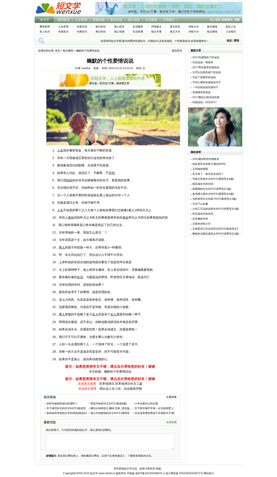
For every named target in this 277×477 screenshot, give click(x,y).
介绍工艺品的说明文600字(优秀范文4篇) (215, 208)
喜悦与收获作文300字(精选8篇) (108, 403)
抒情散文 (169, 19)
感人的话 (134, 19)
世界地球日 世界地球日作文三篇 (120, 383)
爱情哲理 (64, 19)
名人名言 (45, 31)
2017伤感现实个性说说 (205, 57)
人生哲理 (81, 19)
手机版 (131, 473)
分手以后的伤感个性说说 (206, 72)
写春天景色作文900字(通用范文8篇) (213, 178)
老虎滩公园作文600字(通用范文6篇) (213, 193)
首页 (57, 50)
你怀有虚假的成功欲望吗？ (62, 403)
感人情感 (119, 31)
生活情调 (138, 31)
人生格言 (231, 31)
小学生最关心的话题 (146, 403)
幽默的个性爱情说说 (117, 371)
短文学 (44, 19)
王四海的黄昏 (200, 168)
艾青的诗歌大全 (201, 223)
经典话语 (99, 19)
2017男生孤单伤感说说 (205, 67)
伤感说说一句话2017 (204, 102)
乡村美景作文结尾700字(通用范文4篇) (214, 198)
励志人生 (231, 26)
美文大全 (175, 31)
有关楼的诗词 (200, 218)
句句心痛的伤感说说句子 (206, 82)
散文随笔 (212, 26)
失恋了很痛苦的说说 (204, 77)
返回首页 (177, 50)
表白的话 (116, 19)
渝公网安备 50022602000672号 (184, 473)
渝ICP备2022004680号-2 (150, 473)
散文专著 (156, 31)
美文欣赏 (175, 26)
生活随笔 (151, 19)
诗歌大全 (193, 26)
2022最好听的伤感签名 (205, 159)
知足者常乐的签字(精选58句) (209, 163)
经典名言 (82, 31)
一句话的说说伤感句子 (205, 87)
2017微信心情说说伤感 (205, 97)
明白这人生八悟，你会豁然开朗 (121, 388)
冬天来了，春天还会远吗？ (208, 173)
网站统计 (209, 473)
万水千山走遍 (200, 203)
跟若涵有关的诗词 (202, 183)
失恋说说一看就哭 (202, 62)
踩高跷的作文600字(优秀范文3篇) (211, 188)
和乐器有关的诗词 (202, 213)
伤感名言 (63, 31)
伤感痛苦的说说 (201, 92)
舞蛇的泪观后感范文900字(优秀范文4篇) (215, 233)
